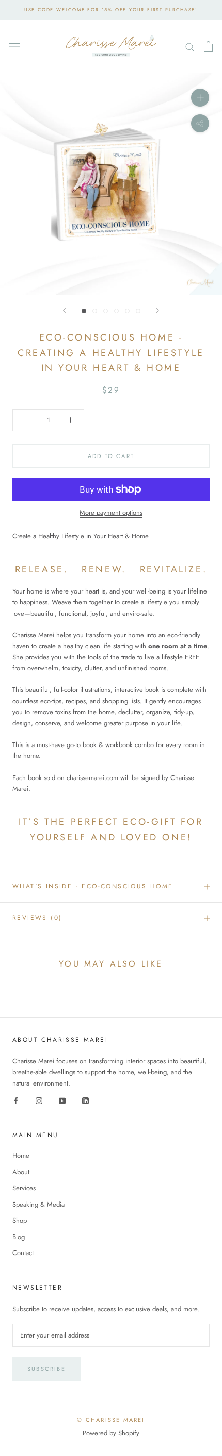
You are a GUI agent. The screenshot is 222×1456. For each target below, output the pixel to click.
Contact (23, 1253)
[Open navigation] (14, 46)
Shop (19, 1220)
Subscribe (46, 1369)
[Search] (190, 46)
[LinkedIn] (85, 1099)
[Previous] (64, 310)
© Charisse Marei (111, 1420)
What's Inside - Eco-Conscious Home (92, 886)
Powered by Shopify (111, 1433)
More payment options (111, 512)
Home (20, 1155)
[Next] (157, 310)
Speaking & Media (38, 1204)
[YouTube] (62, 1099)
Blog (18, 1237)
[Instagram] (39, 1099)
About (20, 1172)
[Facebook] (15, 1099)
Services (24, 1188)
